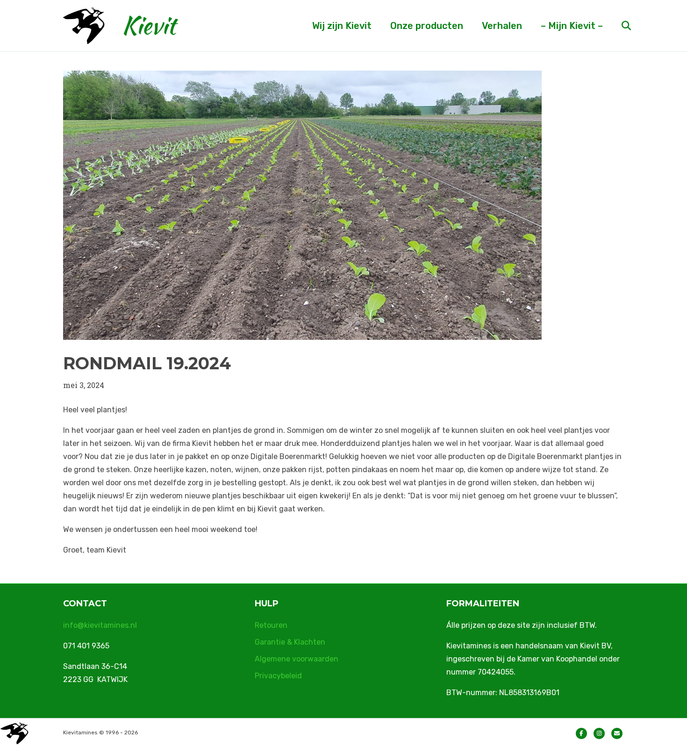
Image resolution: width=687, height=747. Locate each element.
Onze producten (426, 25)
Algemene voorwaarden (296, 658)
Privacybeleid (278, 675)
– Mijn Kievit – (572, 25)
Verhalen (502, 25)
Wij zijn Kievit (342, 25)
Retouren (271, 625)
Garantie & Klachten (290, 642)
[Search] (618, 25)
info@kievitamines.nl (100, 625)
